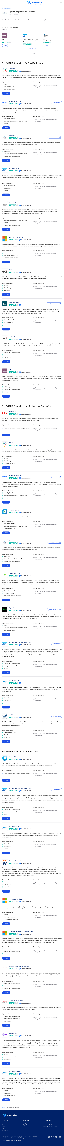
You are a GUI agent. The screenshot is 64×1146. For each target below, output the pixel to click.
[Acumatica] (5, 137)
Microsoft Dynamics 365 (16, 237)
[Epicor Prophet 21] (5, 304)
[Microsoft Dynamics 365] (5, 239)
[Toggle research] (7, 3)
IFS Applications (13, 1033)
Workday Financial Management (18, 861)
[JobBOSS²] (5, 338)
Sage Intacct (12, 608)
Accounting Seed (14, 510)
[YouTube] (48, 1137)
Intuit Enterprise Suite (15, 101)
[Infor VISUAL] (5, 413)
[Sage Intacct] (5, 609)
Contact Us (5, 1130)
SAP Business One (14, 168)
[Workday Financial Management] (5, 862)
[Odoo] (5, 371)
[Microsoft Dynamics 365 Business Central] (5, 933)
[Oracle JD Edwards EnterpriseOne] (5, 967)
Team (3, 1125)
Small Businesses (19, 20)
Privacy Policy (20, 1136)
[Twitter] (56, 1137)
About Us (4, 1123)
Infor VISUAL (13, 411)
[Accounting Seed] (5, 511)
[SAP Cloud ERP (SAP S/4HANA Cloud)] (5, 644)
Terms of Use (5, 1136)
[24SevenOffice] (5, 758)
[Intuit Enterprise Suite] (5, 102)
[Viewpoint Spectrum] (5, 204)
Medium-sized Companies (32, 20)
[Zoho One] (5, 70)
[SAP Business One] (5, 170)
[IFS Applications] (5, 1034)
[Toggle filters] (3, 3)
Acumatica (12, 136)
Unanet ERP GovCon (15, 573)
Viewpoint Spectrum (15, 203)
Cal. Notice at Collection (8, 1138)
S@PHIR (3, 1107)
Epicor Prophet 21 (14, 302)
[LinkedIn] (60, 1137)
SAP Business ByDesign (15, 1071)
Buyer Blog (26, 1125)
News (3, 1128)
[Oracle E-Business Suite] (5, 1002)
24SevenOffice (13, 757)
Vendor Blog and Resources (50, 1126)
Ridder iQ (11, 270)
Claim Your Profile (48, 1125)
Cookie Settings (20, 1138)
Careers (4, 1126)
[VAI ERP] (5, 716)
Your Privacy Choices (30, 1136)
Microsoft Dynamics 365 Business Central (21, 932)
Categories (25, 1123)
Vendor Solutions (47, 1123)
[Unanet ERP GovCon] (5, 575)
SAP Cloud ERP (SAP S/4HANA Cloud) (20, 642)
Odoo (10, 369)
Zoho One (12, 68)
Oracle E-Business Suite (16, 1000)
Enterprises (44, 20)
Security (13, 1136)
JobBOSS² (12, 337)
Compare (6, 93)
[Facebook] (52, 1137)
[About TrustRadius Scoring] (20, 71)
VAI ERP (11, 715)
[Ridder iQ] (5, 271)
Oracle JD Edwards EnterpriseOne (19, 966)
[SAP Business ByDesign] (5, 1073)
